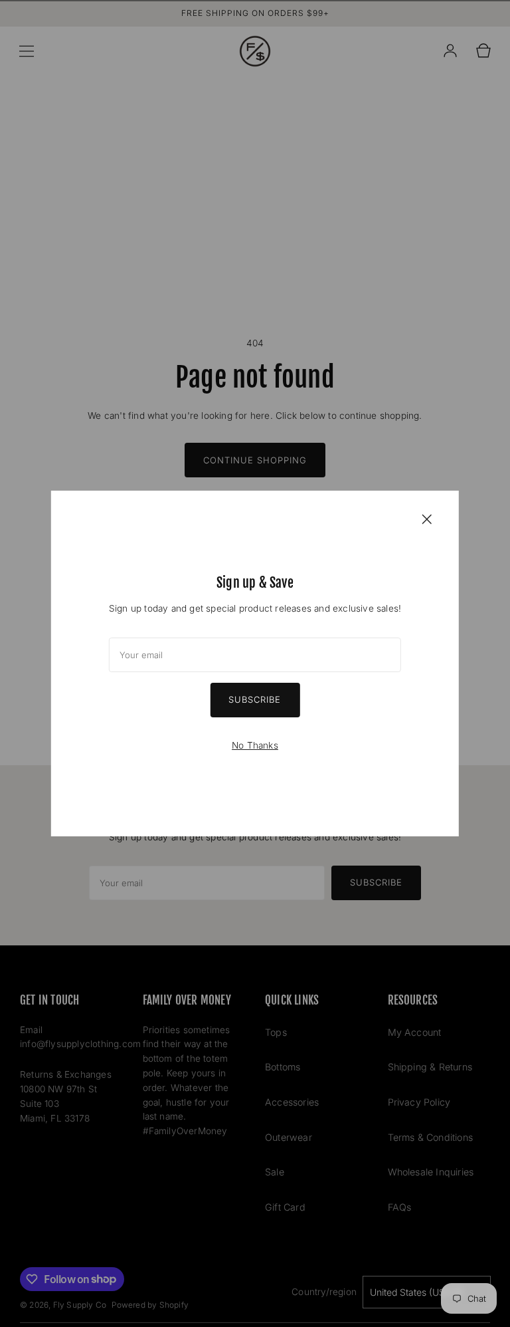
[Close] (427, 518)
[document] (255, 663)
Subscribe (254, 699)
